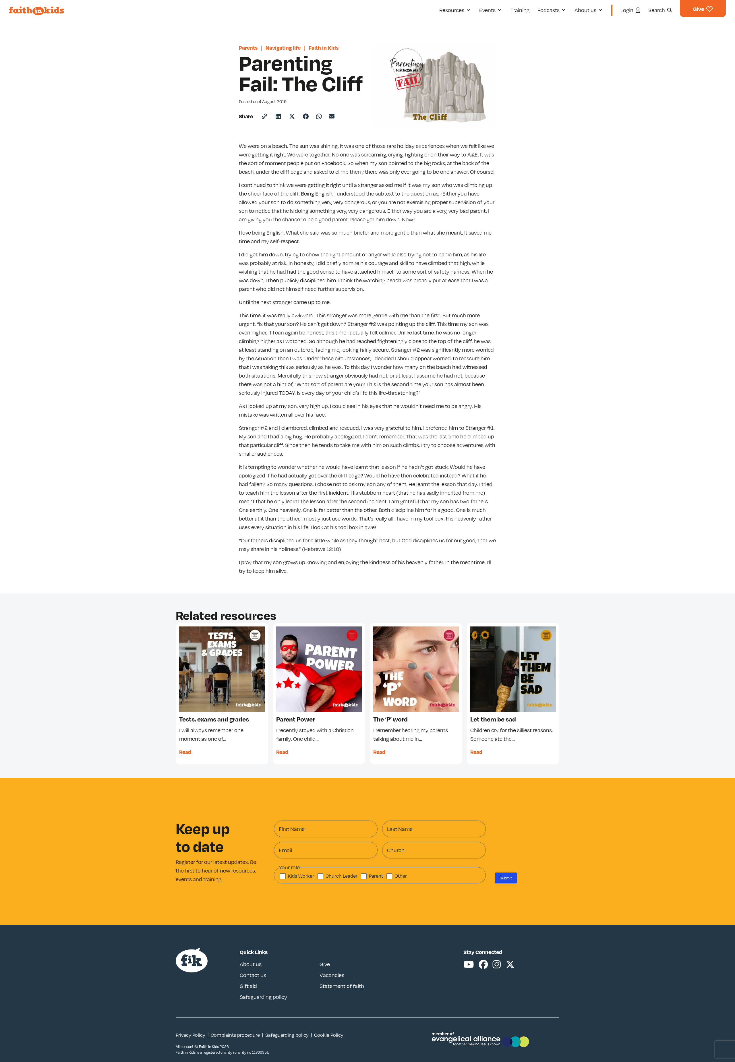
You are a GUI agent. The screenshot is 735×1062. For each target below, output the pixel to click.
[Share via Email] (332, 116)
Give (325, 964)
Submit (506, 878)
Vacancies (332, 975)
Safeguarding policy (263, 997)
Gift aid (248, 986)
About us (251, 964)
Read (185, 751)
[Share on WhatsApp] (319, 116)
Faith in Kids (324, 47)
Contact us (253, 975)
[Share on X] (292, 116)
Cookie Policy (328, 1035)
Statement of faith (342, 986)
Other (400, 876)
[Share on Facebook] (305, 116)
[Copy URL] (264, 116)
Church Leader (341, 876)
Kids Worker (301, 876)
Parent (376, 876)
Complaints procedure (235, 1035)
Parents (248, 47)
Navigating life (283, 47)
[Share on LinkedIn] (278, 116)
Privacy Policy (190, 1035)
